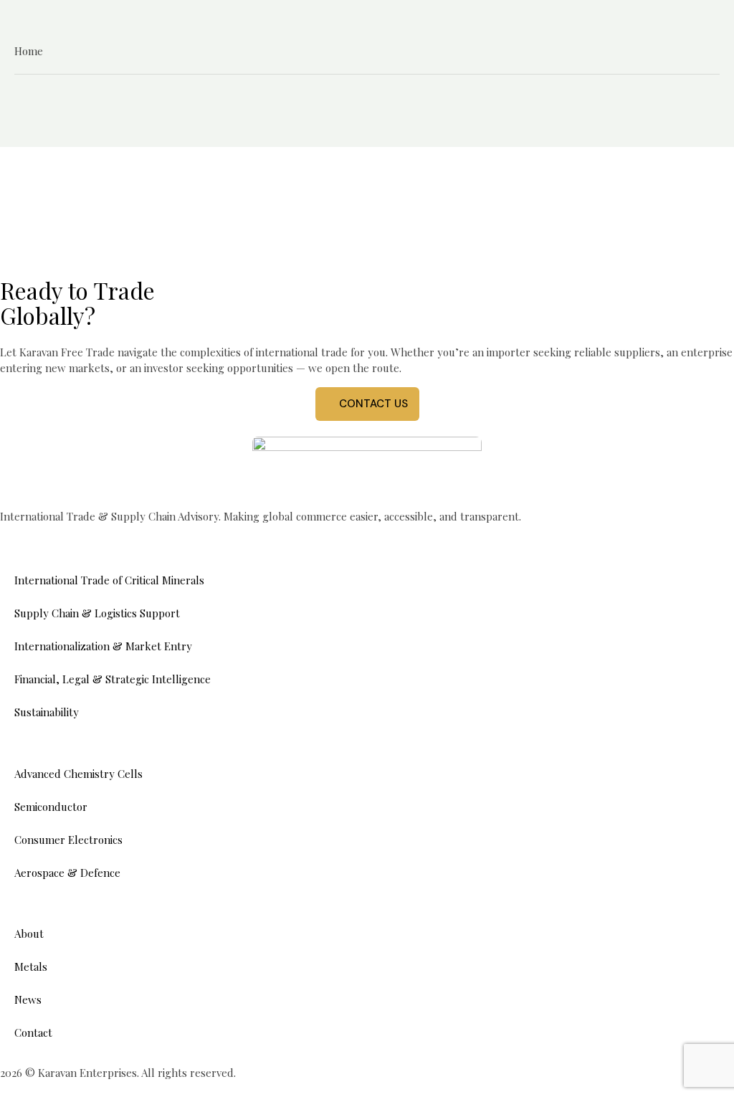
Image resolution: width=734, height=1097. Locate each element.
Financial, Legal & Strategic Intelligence (112, 679)
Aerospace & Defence (67, 872)
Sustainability (46, 712)
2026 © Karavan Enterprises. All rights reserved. (118, 1072)
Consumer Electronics (68, 839)
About (29, 933)
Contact (33, 1032)
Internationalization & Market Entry (103, 646)
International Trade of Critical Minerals (109, 580)
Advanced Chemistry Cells (78, 773)
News (28, 999)
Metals (30, 966)
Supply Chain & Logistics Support (97, 613)
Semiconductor (50, 806)
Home (28, 51)
